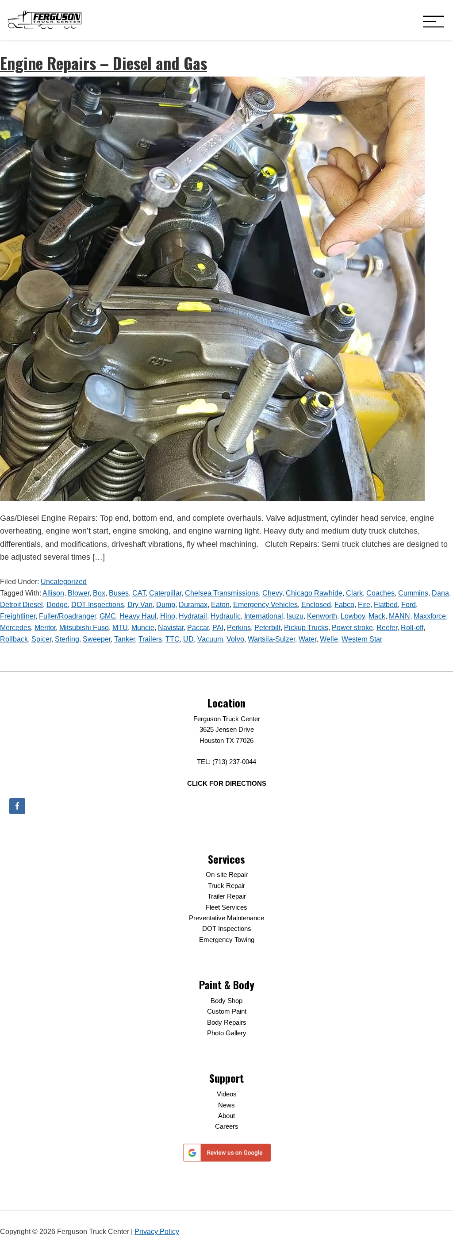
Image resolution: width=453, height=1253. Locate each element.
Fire (364, 604)
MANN (399, 616)
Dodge (57, 604)
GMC (108, 616)
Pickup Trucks (306, 627)
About (226, 1115)
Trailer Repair (226, 896)
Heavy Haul (138, 616)
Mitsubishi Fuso (84, 627)
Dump (165, 604)
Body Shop (226, 1000)
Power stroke (352, 627)
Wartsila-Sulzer (271, 639)
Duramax (193, 604)
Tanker (124, 639)
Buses (119, 593)
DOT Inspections (97, 604)
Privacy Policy (156, 1231)
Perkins (239, 627)
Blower (78, 593)
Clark (354, 593)
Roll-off (412, 627)
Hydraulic (226, 616)
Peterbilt (267, 627)
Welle (329, 639)
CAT (139, 593)
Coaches (380, 593)
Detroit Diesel (21, 604)
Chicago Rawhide (314, 593)
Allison (53, 593)
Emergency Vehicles (265, 604)
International (263, 616)
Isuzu (295, 616)
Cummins (413, 593)
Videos (227, 1094)
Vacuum (210, 639)
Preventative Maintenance (226, 918)
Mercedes (15, 627)
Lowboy (353, 616)
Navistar (171, 627)
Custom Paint (226, 1011)
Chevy (272, 593)
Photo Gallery (226, 1033)
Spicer (41, 639)
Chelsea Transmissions (222, 593)
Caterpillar (165, 593)
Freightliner (17, 616)
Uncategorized (64, 581)
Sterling (67, 639)
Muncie (142, 627)
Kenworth (322, 616)
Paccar (198, 627)
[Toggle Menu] (433, 22)
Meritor (45, 627)
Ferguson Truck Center (45, 20)
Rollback (14, 639)
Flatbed (386, 604)
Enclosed (316, 604)
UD (188, 639)
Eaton (220, 604)
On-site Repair (227, 874)
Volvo (235, 639)
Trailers (150, 639)
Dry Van (140, 604)
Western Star (362, 639)
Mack (377, 616)
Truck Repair (226, 885)
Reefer (386, 627)
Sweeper (97, 639)
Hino (167, 616)
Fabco (344, 604)
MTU (120, 627)
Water (307, 639)
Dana (440, 593)
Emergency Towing (226, 939)
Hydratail (193, 616)
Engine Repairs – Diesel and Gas (103, 62)
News (226, 1105)
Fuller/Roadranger (67, 616)
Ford (408, 604)
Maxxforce (430, 616)
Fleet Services (226, 907)
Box (99, 593)
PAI (217, 627)
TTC (172, 639)
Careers (226, 1126)
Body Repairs (226, 1022)
